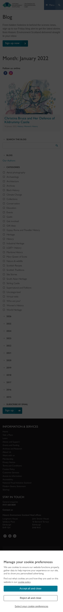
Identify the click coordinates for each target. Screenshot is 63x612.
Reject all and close (30, 598)
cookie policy (24, 582)
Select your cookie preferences (31, 606)
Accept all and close (30, 588)
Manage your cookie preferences (28, 562)
